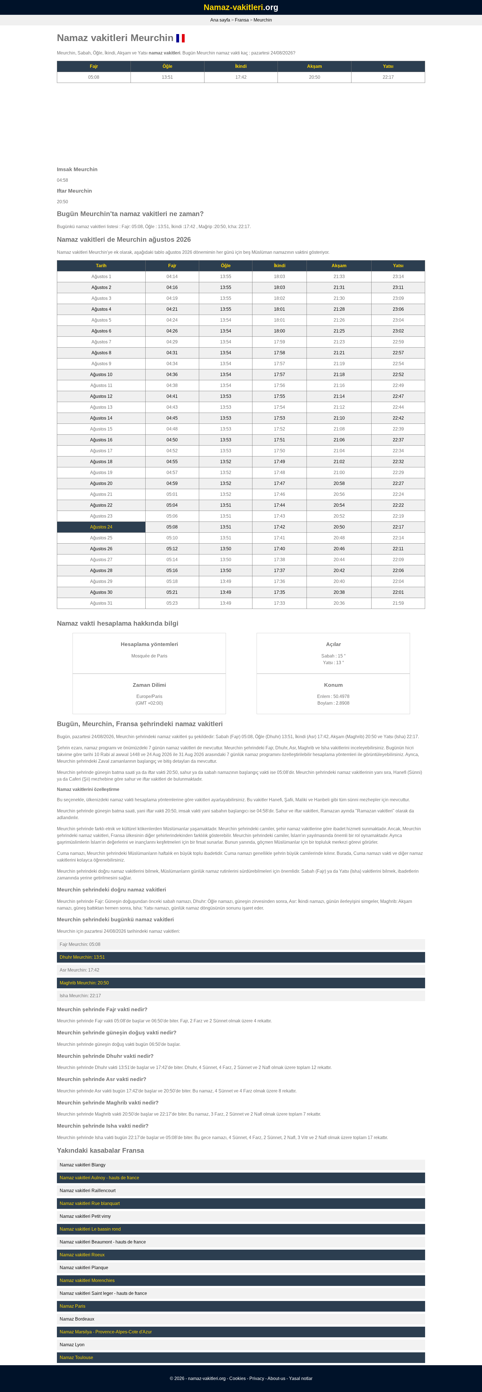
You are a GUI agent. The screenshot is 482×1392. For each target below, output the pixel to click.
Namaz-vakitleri (233, 7)
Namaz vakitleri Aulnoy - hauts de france (99, 1177)
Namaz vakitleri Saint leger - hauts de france (103, 1293)
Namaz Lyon (72, 1344)
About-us (276, 1378)
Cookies (237, 1378)
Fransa (242, 20)
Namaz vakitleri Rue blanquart (90, 1203)
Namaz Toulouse (76, 1357)
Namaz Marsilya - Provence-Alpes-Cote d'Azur (106, 1331)
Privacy (256, 1378)
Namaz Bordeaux (77, 1319)
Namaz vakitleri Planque (84, 1267)
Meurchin (263, 20)
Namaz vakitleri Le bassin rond (90, 1229)
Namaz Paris (72, 1306)
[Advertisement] (224, 122)
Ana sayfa (220, 20)
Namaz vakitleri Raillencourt (87, 1190)
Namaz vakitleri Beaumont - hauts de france (103, 1242)
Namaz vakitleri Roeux (82, 1254)
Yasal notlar (300, 1378)
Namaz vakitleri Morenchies (87, 1280)
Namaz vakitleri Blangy (82, 1165)
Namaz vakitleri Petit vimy (85, 1216)
